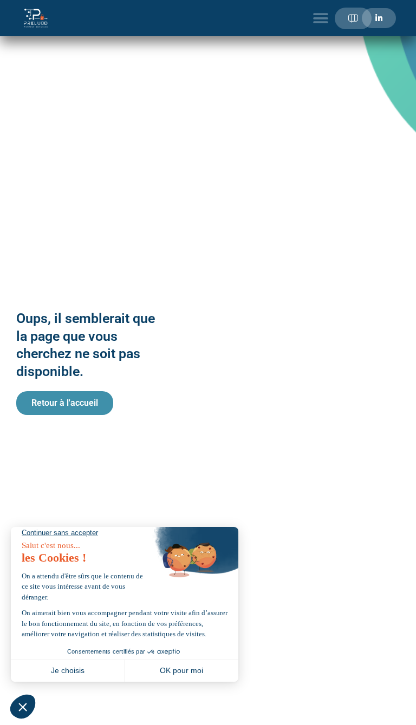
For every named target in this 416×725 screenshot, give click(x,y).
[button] (320, 18)
